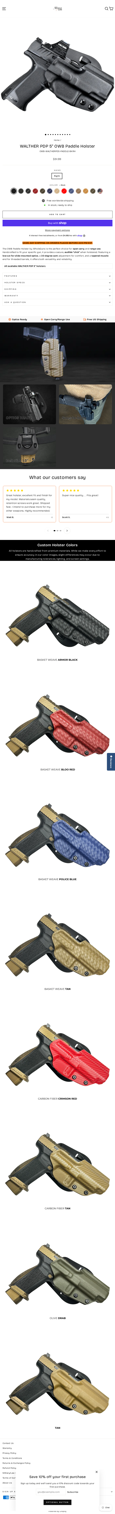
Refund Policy (9, 1468)
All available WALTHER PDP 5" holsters (25, 266)
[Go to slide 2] (57, 530)
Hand (57, 170)
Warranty (11, 296)
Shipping (10, 289)
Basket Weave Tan (57, 191)
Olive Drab (93, 191)
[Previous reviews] (48, 530)
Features (10, 276)
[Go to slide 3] (60, 530)
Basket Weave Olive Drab (43, 191)
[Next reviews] (67, 530)
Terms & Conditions (12, 1458)
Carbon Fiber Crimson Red (64, 191)
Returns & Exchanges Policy (17, 1463)
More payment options (57, 230)
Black (14, 191)
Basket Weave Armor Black (28, 191)
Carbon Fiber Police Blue (71, 191)
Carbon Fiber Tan (78, 191)
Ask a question (15, 302)
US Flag (100, 191)
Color (57, 185)
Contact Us (8, 1443)
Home (57, 140)
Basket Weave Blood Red (35, 191)
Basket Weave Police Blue (50, 191)
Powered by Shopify (57, 1511)
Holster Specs (14, 282)
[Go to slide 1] (54, 530)
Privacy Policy (9, 1453)
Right (57, 176)
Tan (86, 191)
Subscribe (72, 1492)
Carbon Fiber (21, 191)
